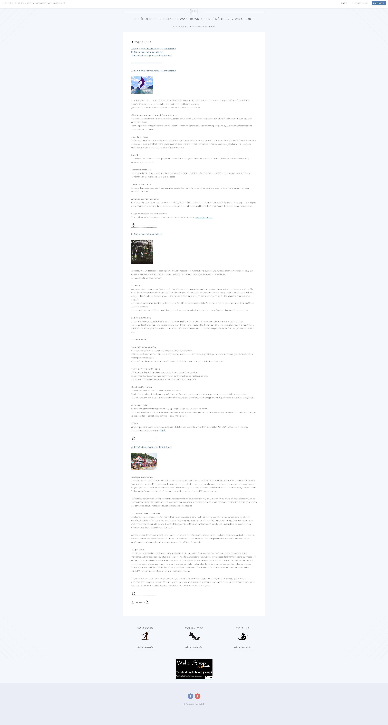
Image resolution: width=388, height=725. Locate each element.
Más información (145, 647)
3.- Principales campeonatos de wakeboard (151, 55)
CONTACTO (378, 3)
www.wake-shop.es (203, 217)
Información (361, 3)
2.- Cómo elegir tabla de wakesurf (147, 52)
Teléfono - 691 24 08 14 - (33, 3)
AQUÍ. (162, 430)
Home (344, 3)
